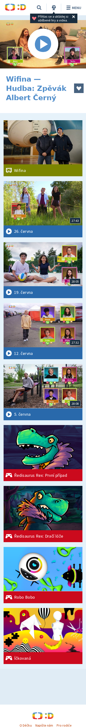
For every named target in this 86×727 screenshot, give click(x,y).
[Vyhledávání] (39, 7)
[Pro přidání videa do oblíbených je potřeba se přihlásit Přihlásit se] (79, 88)
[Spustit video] (43, 44)
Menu (76, 7)
